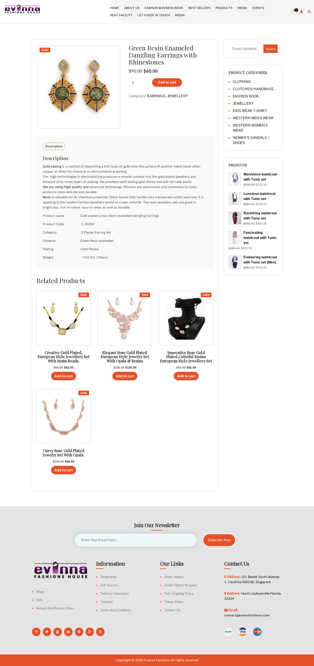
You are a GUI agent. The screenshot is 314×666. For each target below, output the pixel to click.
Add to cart (167, 82)
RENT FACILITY (121, 15)
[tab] (54, 146)
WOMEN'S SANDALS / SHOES (251, 140)
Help (39, 600)
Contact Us (172, 610)
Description (54, 146)
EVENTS (258, 8)
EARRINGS (156, 96)
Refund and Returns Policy (55, 608)
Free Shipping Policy (179, 593)
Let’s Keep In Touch (153, 15)
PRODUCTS (224, 8)
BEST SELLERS (199, 8)
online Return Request (180, 585)
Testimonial (108, 577)
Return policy (173, 602)
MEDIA (242, 8)
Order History (174, 577)
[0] (292, 11)
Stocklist (106, 602)
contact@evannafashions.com (247, 615)
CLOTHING (242, 82)
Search (270, 49)
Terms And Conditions (115, 610)
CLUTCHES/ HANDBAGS (253, 89)
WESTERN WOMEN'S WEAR (250, 127)
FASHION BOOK (246, 96)
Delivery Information (114, 593)
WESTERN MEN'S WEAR (253, 118)
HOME (114, 8)
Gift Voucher (109, 585)
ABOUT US (132, 8)
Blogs (40, 591)
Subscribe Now (219, 540)
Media (180, 15)
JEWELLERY (177, 96)
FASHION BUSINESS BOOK (164, 8)
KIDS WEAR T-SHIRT (250, 111)
